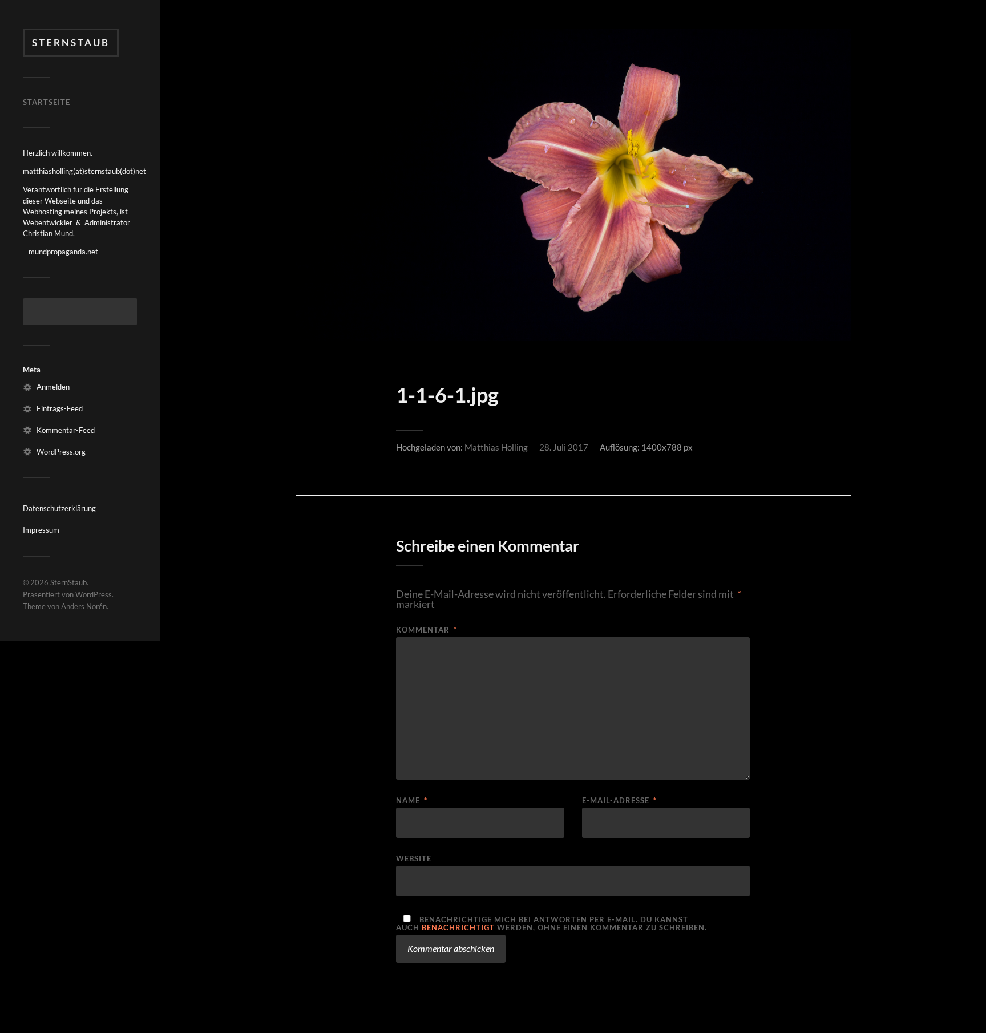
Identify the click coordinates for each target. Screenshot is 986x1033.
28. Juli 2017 (563, 447)
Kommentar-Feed (66, 430)
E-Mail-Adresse (619, 800)
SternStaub (71, 42)
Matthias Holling (496, 447)
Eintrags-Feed (60, 408)
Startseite (46, 102)
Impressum (41, 529)
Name (411, 800)
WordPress (93, 594)
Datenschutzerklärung (59, 508)
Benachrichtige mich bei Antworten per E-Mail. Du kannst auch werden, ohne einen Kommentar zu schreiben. (551, 923)
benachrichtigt (458, 927)
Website (413, 858)
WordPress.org (61, 451)
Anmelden (53, 386)
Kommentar (426, 630)
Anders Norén (84, 606)
